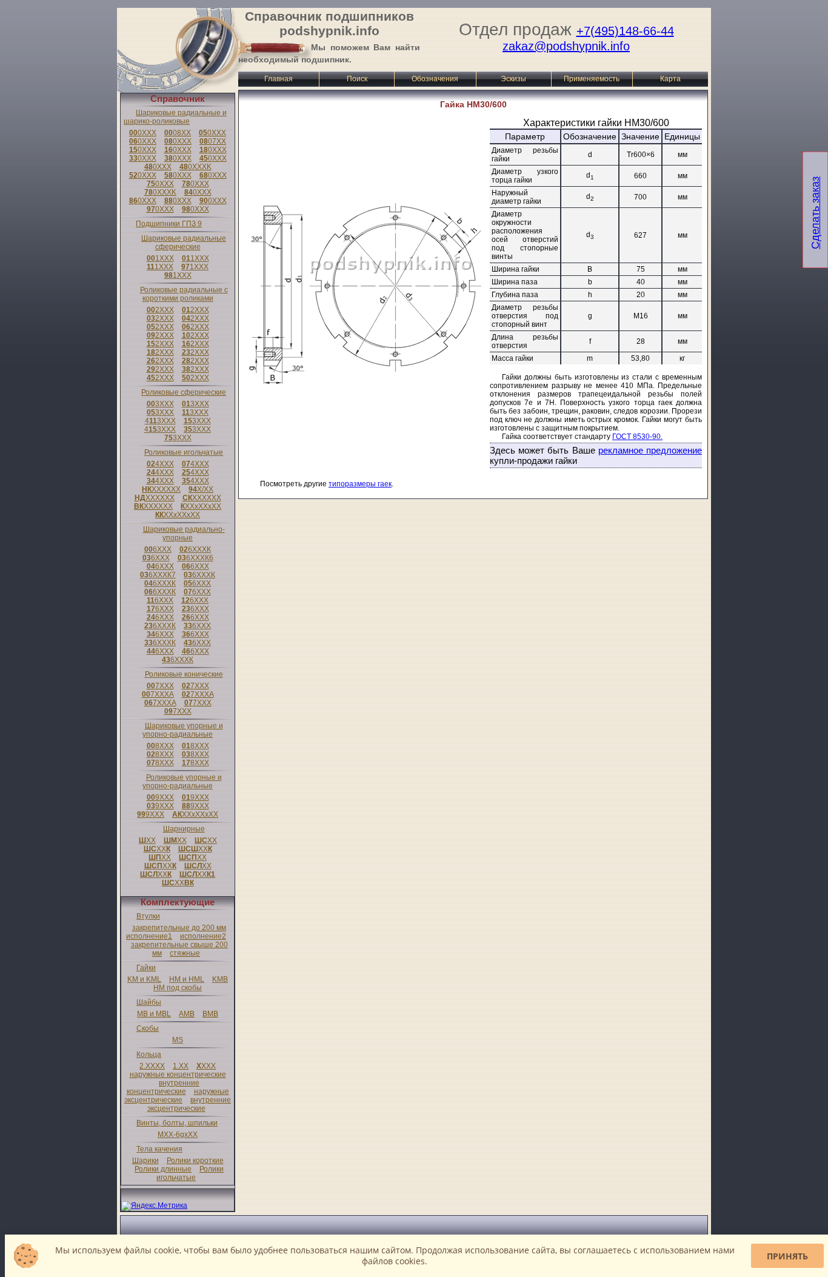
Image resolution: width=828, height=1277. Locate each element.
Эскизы (513, 79)
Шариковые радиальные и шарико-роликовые (175, 117)
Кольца (148, 1054)
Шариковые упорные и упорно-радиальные (182, 730)
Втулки (148, 916)
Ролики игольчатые (190, 1173)
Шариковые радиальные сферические (183, 242)
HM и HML (186, 979)
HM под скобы (177, 988)
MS (177, 1040)
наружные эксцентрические (176, 1095)
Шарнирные (184, 829)
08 (177, 133)
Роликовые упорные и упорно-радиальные (182, 781)
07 (212, 141)
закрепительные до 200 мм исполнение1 (176, 931)
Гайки (146, 968)
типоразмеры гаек (360, 484)
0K (195, 167)
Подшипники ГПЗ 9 (169, 224)
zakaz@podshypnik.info (566, 46)
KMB (220, 979)
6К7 (158, 575)
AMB (187, 1014)
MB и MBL (154, 1014)
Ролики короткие (195, 1160)
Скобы (147, 1028)
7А (158, 694)
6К (195, 549)
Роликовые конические (184, 674)
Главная (278, 79)
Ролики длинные (163, 1169)
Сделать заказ (815, 212)
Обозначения (435, 79)
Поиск (357, 79)
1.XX (181, 1066)
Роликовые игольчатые (183, 452)
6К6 (195, 558)
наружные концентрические (178, 1074)
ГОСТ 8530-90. (637, 436)
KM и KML (144, 979)
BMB (210, 1014)
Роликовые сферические (183, 392)
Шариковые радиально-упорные (184, 533)
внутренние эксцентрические (189, 1104)
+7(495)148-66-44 (625, 31)
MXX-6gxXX (178, 1134)
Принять (787, 1256)
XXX (206, 1066)
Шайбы (148, 1002)
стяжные (185, 953)
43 (160, 421)
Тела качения (159, 1149)
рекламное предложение (650, 450)
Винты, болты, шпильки (177, 1123)
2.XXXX (152, 1066)
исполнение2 (203, 936)
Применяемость (591, 79)
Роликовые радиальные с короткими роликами (184, 294)
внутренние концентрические (163, 1087)
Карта (670, 79)
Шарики (145, 1160)
